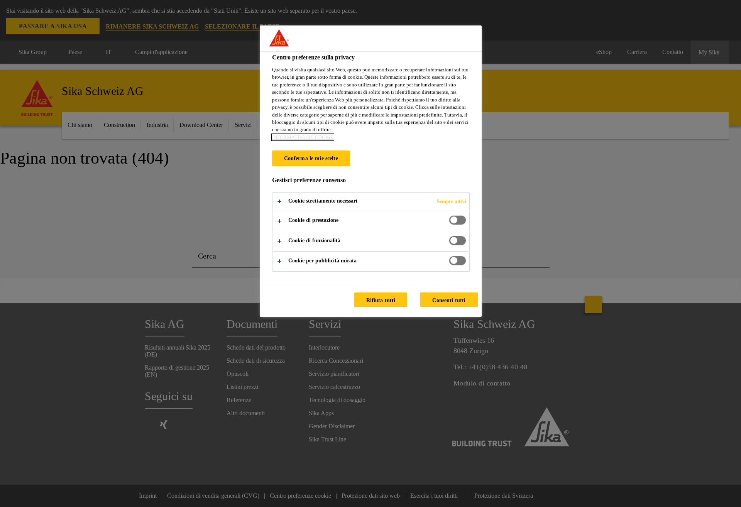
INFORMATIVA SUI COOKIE (302, 137)
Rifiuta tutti (381, 300)
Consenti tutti (448, 300)
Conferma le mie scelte (311, 158)
